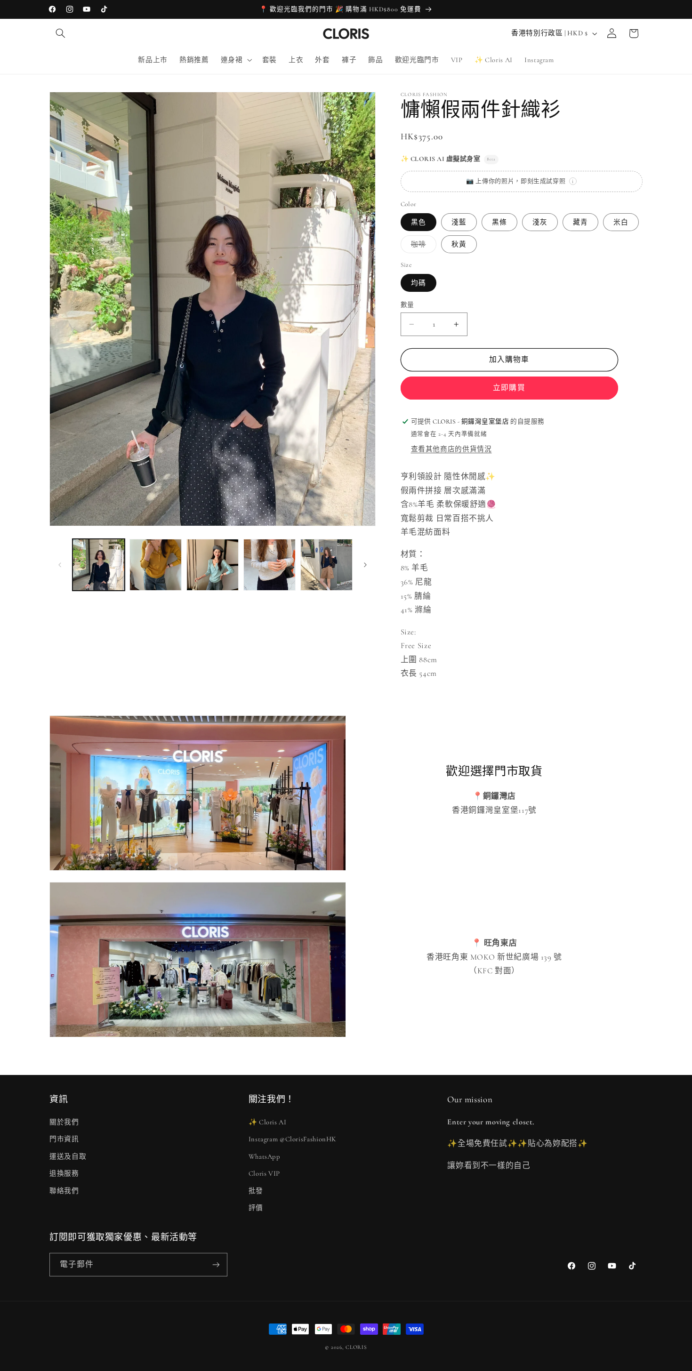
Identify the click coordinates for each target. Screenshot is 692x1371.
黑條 (499, 222)
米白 (620, 222)
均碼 (418, 283)
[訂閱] (216, 1264)
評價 (256, 1207)
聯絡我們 (64, 1191)
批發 (256, 1191)
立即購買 (509, 388)
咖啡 (422, 246)
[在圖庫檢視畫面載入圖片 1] (98, 565)
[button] (60, 33)
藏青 (580, 222)
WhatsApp (265, 1156)
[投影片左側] (59, 564)
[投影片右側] (365, 564)
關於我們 (64, 1122)
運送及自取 (67, 1156)
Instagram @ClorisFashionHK (293, 1139)
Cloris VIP (264, 1173)
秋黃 (459, 244)
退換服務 (64, 1173)
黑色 (418, 222)
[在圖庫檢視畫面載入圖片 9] (155, 565)
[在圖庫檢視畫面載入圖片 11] (269, 565)
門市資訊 (64, 1139)
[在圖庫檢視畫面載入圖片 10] (212, 565)
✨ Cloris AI (268, 1122)
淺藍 (459, 222)
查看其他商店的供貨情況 (451, 449)
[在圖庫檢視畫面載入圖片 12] (326, 565)
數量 (407, 305)
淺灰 (539, 222)
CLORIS (356, 1347)
